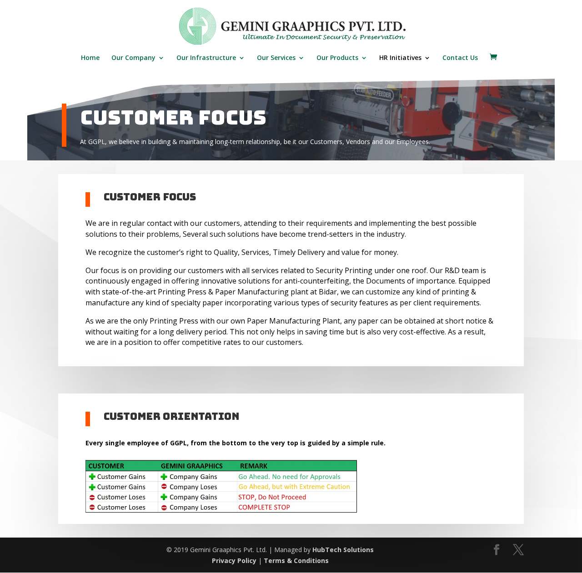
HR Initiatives (400, 58)
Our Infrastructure (206, 58)
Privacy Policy (234, 560)
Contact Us (460, 58)
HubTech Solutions (343, 549)
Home (90, 58)
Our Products (337, 58)
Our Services (276, 58)
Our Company (133, 58)
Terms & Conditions (296, 560)
